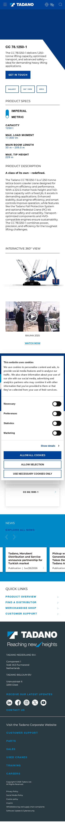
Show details (48, 445)
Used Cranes (16, 757)
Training (13, 765)
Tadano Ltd (27, 782)
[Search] (60, 5)
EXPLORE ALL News (20, 529)
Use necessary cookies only (32, 473)
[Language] (51, 4)
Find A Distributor (21, 602)
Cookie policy (12, 799)
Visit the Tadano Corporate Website (31, 725)
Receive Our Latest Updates (29, 694)
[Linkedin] (9, 703)
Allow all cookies (32, 455)
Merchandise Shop (21, 607)
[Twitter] (35, 703)
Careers (13, 773)
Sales (10, 748)
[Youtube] (44, 703)
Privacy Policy (12, 791)
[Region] (46, 4)
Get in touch (18, 74)
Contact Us (15, 710)
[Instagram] (27, 703)
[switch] (56, 413)
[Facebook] (18, 703)
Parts (11, 740)
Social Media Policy (14, 795)
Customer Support (21, 613)
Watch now (32, 343)
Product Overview (21, 596)
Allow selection (32, 464)
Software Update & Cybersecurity (20, 811)
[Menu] (5, 5)
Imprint (9, 803)
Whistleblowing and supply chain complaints (25, 807)
